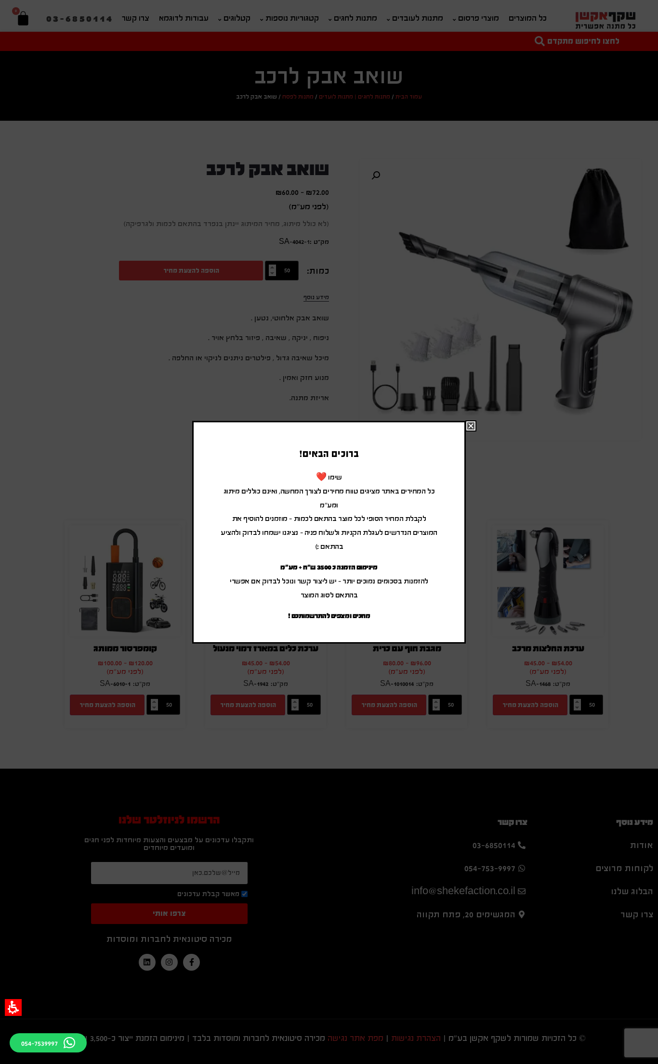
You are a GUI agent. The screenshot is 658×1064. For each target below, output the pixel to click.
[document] (329, 532)
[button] (13, 1007)
